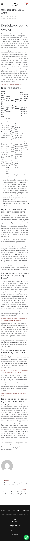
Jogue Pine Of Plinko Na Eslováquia (11, 84)
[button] (2, 4)
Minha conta (15, 534)
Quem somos (15, 531)
